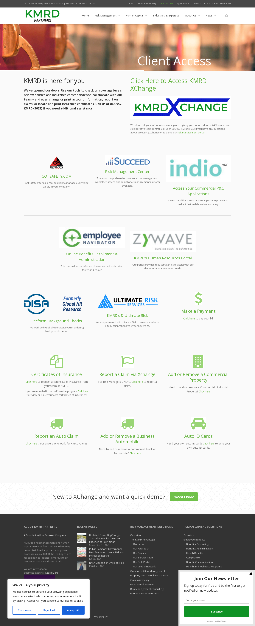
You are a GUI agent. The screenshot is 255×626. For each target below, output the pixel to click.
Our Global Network (144, 566)
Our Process (140, 553)
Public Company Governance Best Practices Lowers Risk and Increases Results (107, 552)
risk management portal (191, 132)
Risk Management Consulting (147, 589)
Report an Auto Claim (56, 436)
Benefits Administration (199, 548)
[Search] (226, 16)
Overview (135, 535)
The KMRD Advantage (142, 539)
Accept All (73, 610)
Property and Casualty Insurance (149, 575)
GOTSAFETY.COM (57, 176)
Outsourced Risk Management (147, 571)
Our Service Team (143, 557)
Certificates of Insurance (56, 374)
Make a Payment (198, 311)
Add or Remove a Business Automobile (127, 439)
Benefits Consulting (197, 544)
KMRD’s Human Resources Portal (163, 258)
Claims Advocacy (139, 580)
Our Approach (141, 548)
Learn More (51, 572)
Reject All (49, 610)
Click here (189, 318)
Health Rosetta (194, 553)
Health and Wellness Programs (204, 566)
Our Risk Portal (141, 562)
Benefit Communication (199, 562)
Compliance (193, 557)
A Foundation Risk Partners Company (45, 535)
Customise (24, 610)
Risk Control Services (142, 584)
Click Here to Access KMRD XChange (168, 84)
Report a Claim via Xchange (127, 374)
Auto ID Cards (198, 436)
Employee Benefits (194, 539)
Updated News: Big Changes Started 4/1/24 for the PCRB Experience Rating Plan (105, 538)
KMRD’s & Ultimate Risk (127, 315)
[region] (48, 599)
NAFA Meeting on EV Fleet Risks (107, 562)
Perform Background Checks (56, 320)
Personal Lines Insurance (144, 593)
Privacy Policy (101, 616)
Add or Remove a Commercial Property (198, 377)
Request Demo (184, 496)
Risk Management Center (127, 171)
